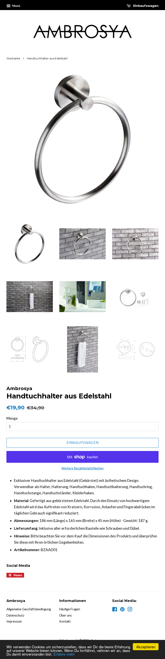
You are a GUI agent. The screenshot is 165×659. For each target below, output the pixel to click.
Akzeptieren (145, 646)
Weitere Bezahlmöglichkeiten (82, 468)
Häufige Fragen (69, 609)
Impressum (14, 621)
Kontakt (65, 621)
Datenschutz (15, 615)
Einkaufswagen (145, 6)
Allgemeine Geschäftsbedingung (28, 609)
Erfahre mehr (64, 654)
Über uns (65, 615)
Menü (16, 6)
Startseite (13, 58)
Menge (12, 418)
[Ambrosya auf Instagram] (129, 610)
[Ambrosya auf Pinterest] (122, 610)
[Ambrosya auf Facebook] (114, 610)
